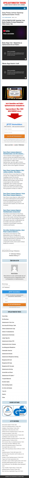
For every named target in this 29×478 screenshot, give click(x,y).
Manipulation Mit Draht (7, 360)
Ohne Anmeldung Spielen (7, 385)
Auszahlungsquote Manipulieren (8, 347)
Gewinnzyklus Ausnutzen (7, 350)
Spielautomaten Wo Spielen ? (8, 375)
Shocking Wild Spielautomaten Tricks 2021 (12, 462)
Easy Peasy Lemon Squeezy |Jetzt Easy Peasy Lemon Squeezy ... (14, 194)
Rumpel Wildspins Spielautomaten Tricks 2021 (13, 438)
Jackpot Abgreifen (6, 338)
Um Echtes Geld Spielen (7, 388)
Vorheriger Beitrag (15, 254)
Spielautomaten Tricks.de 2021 (9, 440)
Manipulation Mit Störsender (8, 366)
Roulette (4, 394)
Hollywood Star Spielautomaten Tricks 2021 (13, 431)
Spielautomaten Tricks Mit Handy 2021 (11, 452)
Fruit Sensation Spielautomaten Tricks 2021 (13, 435)
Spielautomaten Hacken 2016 (8, 341)
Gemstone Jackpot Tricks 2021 (9, 433)
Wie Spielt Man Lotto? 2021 (9, 447)
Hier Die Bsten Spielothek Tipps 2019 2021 (12, 471)
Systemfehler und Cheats (7, 372)
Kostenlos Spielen (5, 382)
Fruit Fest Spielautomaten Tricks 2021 (11, 426)
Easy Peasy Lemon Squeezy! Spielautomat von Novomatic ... (13, 152)
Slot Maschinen (5, 319)
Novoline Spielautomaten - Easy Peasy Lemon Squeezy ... (14, 230)
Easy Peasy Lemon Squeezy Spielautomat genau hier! (12, 211)
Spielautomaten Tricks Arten (8, 322)
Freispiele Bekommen (6, 378)
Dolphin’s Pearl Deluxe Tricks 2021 (10, 428)
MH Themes (22, 476)
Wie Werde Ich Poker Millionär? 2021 (11, 443)
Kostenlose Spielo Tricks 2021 (9, 424)
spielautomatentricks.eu (9, 277)
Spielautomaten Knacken (7, 353)
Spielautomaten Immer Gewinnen (9, 344)
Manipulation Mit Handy (7, 363)
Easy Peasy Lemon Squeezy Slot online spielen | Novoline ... (13, 171)
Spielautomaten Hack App (7, 369)
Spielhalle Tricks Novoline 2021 (10, 436)
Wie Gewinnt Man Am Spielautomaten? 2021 (13, 442)
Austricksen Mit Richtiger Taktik (9, 325)
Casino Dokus (5, 316)
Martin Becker (7, 17)
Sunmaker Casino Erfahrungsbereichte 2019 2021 (14, 460)
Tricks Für (4, 391)
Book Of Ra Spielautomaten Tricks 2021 (12, 445)
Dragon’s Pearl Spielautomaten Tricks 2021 (13, 457)
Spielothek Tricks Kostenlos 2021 (10, 430)
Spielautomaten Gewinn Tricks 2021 (11, 469)
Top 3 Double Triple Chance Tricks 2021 (12, 467)
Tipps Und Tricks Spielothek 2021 (10, 459)
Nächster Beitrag (13, 255)
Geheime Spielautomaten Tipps (8, 328)
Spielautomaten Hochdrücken (8, 335)
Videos (3, 397)
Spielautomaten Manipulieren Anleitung (10, 357)
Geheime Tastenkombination (8, 331)
